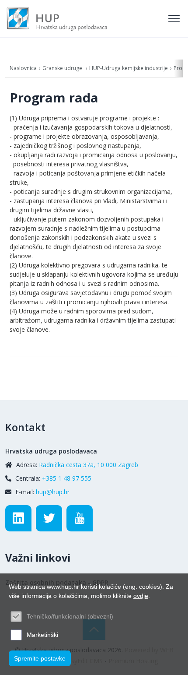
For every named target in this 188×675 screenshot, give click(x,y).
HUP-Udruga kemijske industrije (128, 68)
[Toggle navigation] (174, 18)
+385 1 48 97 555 (66, 478)
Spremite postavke (40, 658)
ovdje (140, 595)
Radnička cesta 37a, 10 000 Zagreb (88, 465)
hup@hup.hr (53, 492)
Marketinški (42, 634)
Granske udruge (63, 68)
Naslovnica (23, 68)
